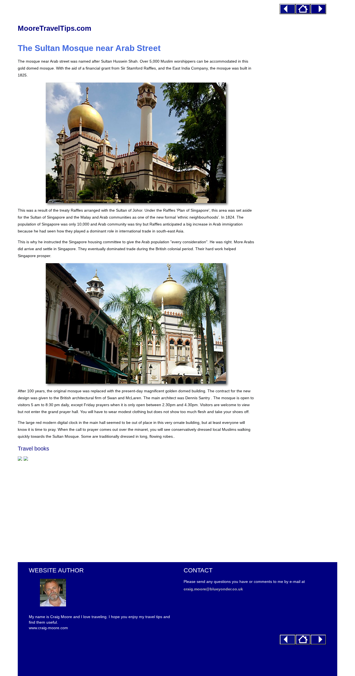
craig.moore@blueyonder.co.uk (213, 589)
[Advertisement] (136, 508)
